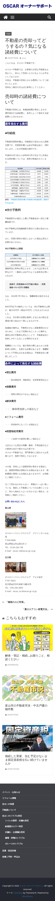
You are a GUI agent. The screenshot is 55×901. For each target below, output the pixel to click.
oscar (24, 58)
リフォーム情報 (9, 798)
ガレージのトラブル (14, 843)
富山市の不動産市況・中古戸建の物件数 (26, 707)
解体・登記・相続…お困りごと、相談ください (27, 657)
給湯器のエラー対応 (14, 826)
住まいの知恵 (8, 804)
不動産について (9, 809)
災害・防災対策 (9, 850)
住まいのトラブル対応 (12, 815)
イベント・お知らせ (11, 792)
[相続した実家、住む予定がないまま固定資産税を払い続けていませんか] (27, 727)
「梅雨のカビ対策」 (17, 602)
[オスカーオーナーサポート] (5, 17)
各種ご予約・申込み (11, 856)
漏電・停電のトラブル (15, 837)
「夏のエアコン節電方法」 (35, 609)
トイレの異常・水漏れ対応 (17, 820)
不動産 (8, 34)
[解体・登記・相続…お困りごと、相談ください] (27, 626)
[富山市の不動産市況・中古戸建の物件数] (27, 677)
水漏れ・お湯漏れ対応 (15, 832)
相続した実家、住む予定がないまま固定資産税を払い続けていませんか (26, 759)
